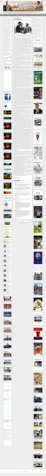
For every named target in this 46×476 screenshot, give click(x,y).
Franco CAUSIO (8, 245)
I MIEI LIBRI (11, 15)
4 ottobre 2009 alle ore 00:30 (18, 200)
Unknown (16, 209)
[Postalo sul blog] (16, 177)
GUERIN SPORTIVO (6, 15)
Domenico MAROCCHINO (8, 255)
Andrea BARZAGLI (8, 289)
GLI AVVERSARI (40, 14)
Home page (22, 221)
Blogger (26, 471)
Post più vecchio (30, 221)
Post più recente (15, 221)
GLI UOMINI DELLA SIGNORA (21, 14)
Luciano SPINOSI (8, 279)
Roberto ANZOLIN (8, 250)
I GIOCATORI (5, 14)
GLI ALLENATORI (14, 14)
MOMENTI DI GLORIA (28, 14)
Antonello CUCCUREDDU (8, 285)
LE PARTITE (10, 14)
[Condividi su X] (17, 177)
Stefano (16, 198)
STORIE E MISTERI (35, 14)
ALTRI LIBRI (15, 15)
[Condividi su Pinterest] (18, 177)
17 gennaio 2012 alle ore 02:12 (18, 208)
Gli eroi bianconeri (17, 178)
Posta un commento (16, 218)
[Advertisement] (6, 80)
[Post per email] (14, 177)
